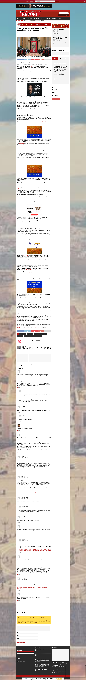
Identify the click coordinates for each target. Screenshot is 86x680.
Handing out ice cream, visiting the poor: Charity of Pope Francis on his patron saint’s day (34, 364)
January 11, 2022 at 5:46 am (24, 477)
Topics (42, 18)
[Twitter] (64, 15)
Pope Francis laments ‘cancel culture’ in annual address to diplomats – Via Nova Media (33, 606)
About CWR (48, 18)
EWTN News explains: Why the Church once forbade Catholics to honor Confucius (60, 70)
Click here (18, 327)
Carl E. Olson (55, 666)
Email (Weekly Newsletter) (21, 661)
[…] (58, 672)
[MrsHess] (35, 655)
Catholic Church (23, 334)
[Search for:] (63, 12)
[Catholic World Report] (43, 16)
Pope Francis (20, 336)
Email (18, 635)
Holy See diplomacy (43, 334)
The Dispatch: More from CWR (60, 26)
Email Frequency (55, 95)
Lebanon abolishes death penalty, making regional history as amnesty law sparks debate (60, 81)
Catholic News (29, 334)
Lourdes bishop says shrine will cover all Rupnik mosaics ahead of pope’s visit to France (60, 42)
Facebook (18, 658)
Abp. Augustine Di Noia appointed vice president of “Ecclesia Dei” (59, 664)
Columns (23, 18)
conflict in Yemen (26, 255)
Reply (19, 387)
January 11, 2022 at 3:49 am (24, 435)
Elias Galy (23, 476)
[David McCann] (35, 650)
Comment (19, 625)
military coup (28, 269)
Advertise (54, 18)
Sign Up (57, 1)
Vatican (25, 336)
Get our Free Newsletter (29, 1)
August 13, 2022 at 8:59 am (25, 507)
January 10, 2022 (21, 34)
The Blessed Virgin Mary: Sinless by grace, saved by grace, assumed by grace (42, 660)
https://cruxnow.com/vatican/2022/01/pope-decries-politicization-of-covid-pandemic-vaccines (33, 492)
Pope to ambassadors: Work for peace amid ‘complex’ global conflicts (22, 364)
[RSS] (68, 15)
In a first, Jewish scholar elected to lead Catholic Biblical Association (60, 33)
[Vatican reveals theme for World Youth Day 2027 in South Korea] (45, 358)
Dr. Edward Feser (56, 30)
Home (18, 18)
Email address (54, 89)
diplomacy (36, 334)
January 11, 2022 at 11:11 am (24, 557)
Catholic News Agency (28, 34)
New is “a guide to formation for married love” (60, 38)
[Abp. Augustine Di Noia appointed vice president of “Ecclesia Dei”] (60, 655)
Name (18, 632)
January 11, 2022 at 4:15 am (24, 457)
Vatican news (39, 336)
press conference (28, 121)
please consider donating (41, 323)
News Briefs (19, 20)
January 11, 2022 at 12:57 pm (24, 579)
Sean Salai (55, 39)
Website (18, 638)
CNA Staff (24, 32)
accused (45, 199)
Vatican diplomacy (32, 336)
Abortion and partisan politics (58, 29)
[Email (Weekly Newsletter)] (66, 15)
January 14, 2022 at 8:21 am (25, 540)
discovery (38, 297)
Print (49, 34)
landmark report (45, 121)
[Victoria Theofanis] (35, 670)
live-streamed (21, 143)
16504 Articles (38, 340)
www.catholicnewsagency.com (36, 341)
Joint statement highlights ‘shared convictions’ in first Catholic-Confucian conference (60, 77)
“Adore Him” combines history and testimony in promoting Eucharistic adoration (43, 650)
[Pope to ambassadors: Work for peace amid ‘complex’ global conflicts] (22, 358)
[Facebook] (62, 15)
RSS (18, 663)
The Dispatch (36, 18)
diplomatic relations (22, 97)
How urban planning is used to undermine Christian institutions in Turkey (42, 670)
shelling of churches (31, 272)
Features (29, 18)
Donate (59, 18)
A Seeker (22, 456)
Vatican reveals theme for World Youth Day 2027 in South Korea (45, 364)
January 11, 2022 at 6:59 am (24, 498)
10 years (20, 240)
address (32, 66)
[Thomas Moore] (35, 659)
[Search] (68, 12)
